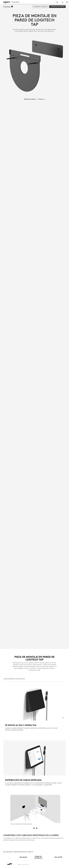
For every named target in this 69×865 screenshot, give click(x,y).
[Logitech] (12, 2)
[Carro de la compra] (62, 2)
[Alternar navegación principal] (67, 2)
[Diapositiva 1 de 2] (34, 828)
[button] (8, 6)
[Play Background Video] (63, 718)
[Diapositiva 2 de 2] (36, 828)
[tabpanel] (35, 811)
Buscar (57, 2)
